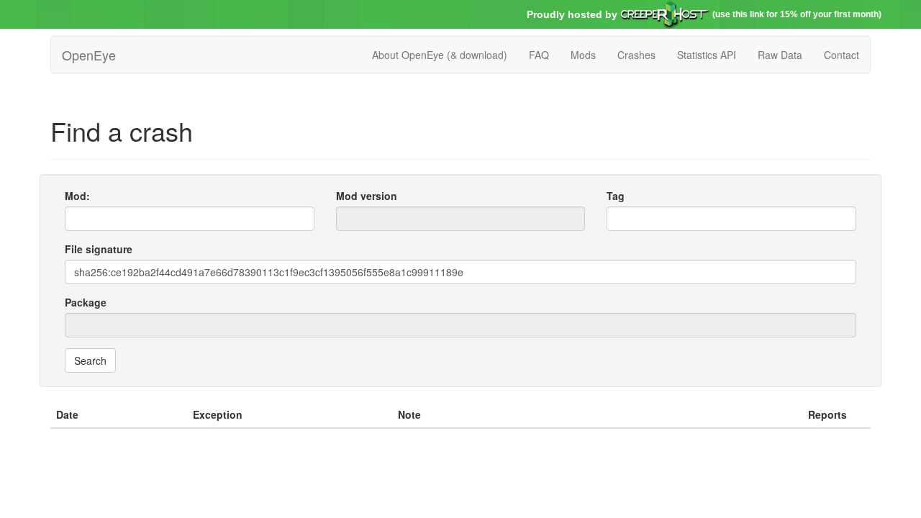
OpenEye (89, 54)
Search (90, 360)
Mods (583, 54)
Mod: (77, 195)
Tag (616, 195)
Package (85, 302)
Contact (841, 54)
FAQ (539, 54)
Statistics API (706, 54)
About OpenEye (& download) (439, 54)
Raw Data (780, 54)
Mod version (366, 195)
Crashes (636, 54)
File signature (98, 249)
